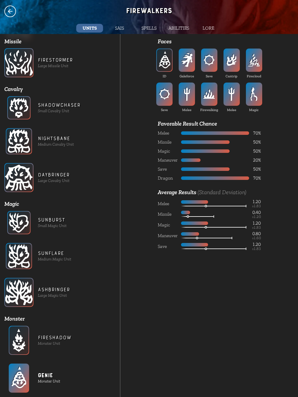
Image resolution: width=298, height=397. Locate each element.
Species (10, 11)
